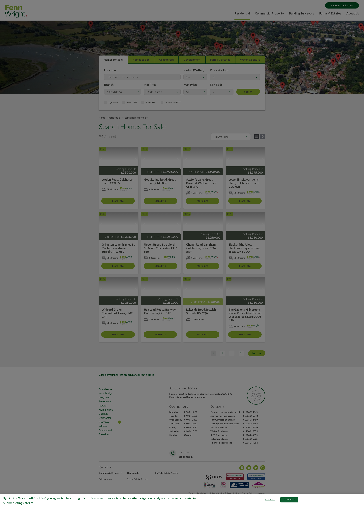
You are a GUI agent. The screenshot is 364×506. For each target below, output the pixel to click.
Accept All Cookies (289, 499)
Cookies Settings (270, 499)
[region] (182, 500)
